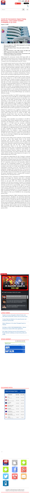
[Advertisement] (15, 14)
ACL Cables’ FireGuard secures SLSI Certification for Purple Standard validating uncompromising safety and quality (14, 333)
